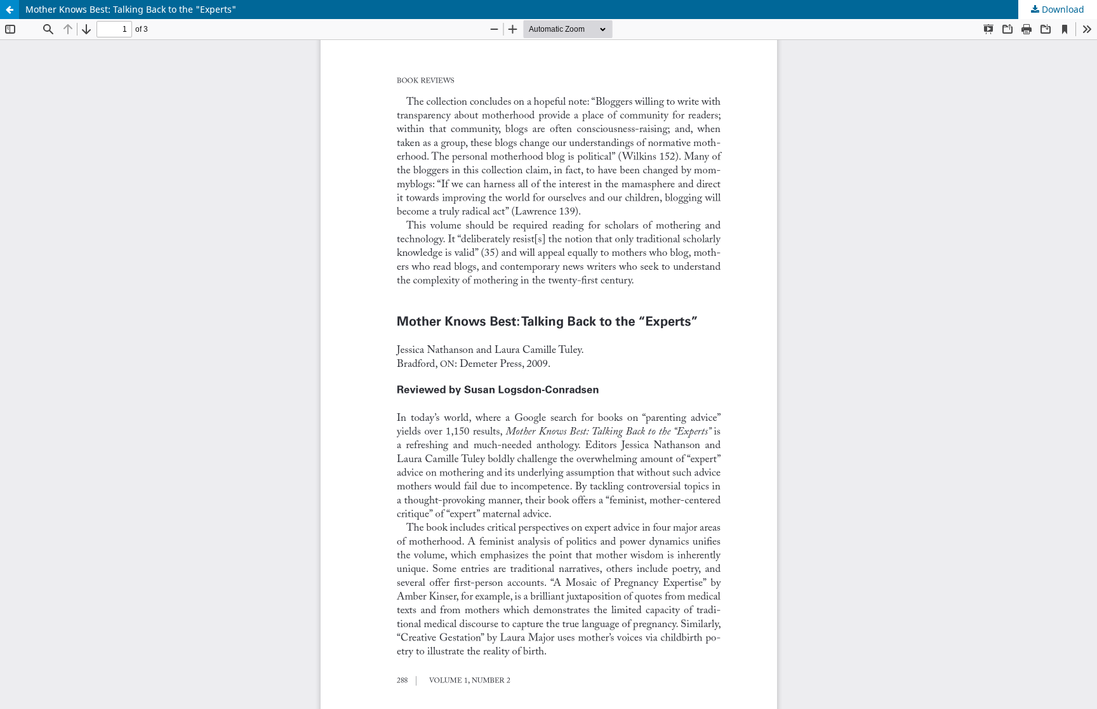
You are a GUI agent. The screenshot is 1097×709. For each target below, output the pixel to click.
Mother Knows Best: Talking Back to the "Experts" (130, 9)
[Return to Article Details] (9, 9)
